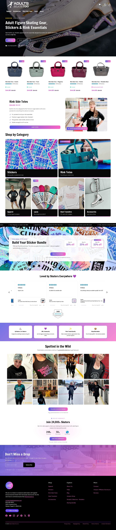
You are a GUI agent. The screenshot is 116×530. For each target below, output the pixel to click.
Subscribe (29, 465)
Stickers (50, 490)
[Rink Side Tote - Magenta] (58, 69)
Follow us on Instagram (58, 409)
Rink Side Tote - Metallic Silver (100, 82)
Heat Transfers (52, 496)
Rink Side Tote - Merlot (76, 82)
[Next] (107, 292)
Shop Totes (35, 127)
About (42, 11)
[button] (109, 5)
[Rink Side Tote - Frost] (36, 69)
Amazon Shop (71, 496)
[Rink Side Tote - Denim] (14, 69)
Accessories (17, 11)
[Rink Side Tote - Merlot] (79, 69)
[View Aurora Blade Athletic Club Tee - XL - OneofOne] (69, 301)
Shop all (10, 40)
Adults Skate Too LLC (14, 523)
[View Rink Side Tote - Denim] (38, 301)
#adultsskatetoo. (29, 496)
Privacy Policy (67, 523)
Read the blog (23, 40)
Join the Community (58, 438)
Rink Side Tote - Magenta (56, 82)
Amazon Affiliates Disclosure (102, 490)
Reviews (96, 493)
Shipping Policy (76, 523)
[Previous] (9, 292)
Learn (36, 11)
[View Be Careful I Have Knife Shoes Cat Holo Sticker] (101, 301)
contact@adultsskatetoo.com (13, 500)
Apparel (8, 11)
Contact (96, 486)
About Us (69, 486)
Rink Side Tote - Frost (33, 82)
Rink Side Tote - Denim (11, 82)
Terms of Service (95, 523)
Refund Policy (86, 523)
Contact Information (106, 523)
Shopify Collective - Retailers (75, 499)
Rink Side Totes (27, 11)
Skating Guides (71, 503)
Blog (68, 493)
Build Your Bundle (58, 254)
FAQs (68, 490)
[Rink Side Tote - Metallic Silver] (101, 69)
